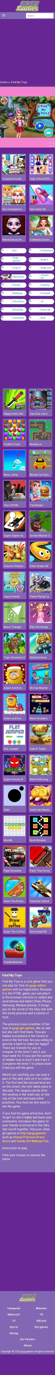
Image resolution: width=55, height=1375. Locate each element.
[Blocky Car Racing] (40, 469)
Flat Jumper (11, 748)
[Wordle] (14, 835)
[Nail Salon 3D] (41, 203)
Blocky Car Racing (41, 474)
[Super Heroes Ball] (14, 774)
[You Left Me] (14, 500)
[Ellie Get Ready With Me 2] (40, 622)
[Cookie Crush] (14, 439)
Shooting (18, 309)
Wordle (8, 840)
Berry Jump (11, 474)
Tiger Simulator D (14, 657)
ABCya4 (41, 1320)
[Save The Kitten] (14, 896)
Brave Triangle (12, 627)
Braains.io (36, 444)
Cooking (44, 285)
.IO (41, 301)
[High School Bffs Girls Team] (41, 173)
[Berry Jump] (14, 469)
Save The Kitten (14, 901)
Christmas (18, 317)
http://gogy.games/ (33, 1133)
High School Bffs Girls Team (41, 178)
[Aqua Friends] (14, 591)
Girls (43, 317)
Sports (13, 1327)
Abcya (27, 1345)
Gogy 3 (16, 267)
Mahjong (17, 293)
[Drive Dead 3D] (40, 926)
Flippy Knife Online (15, 413)
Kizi (14, 250)
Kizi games (41, 1327)
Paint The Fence (40, 870)
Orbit (7, 809)
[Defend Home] (40, 652)
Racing (14, 1333)
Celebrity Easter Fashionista (41, 239)
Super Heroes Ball (15, 779)
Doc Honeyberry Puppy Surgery (13, 209)
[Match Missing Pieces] (40, 774)
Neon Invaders (39, 718)
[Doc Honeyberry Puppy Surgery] (13, 203)
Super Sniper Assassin (18, 535)
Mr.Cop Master (39, 687)
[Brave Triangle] (14, 622)
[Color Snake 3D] (40, 561)
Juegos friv (44, 276)
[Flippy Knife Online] (14, 408)
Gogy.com (45, 267)
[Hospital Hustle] (13, 173)
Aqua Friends (12, 596)
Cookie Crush (12, 444)
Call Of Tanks (38, 748)
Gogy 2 (44, 259)
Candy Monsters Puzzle (18, 962)
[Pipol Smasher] (14, 865)
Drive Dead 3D (38, 931)
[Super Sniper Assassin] (14, 530)
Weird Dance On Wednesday (13, 239)
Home (3, 82)
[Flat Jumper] (14, 743)
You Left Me (11, 505)
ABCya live (18, 276)
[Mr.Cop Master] (40, 683)
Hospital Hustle (12, 178)
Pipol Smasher (13, 870)
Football (45, 293)
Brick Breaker (38, 840)
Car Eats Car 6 (38, 413)
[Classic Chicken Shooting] (14, 561)
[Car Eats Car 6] (40, 408)
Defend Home (38, 657)
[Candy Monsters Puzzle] (14, 957)
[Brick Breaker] (40, 835)
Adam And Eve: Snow (17, 687)
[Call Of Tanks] (40, 743)
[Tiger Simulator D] (14, 652)
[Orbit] (14, 804)
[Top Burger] (40, 500)
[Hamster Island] (40, 896)
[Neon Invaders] (40, 713)
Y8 (41, 1314)
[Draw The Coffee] (14, 926)
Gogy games (16, 259)
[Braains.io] (40, 439)
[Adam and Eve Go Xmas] (14, 713)
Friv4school (46, 250)
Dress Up (45, 309)
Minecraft (14, 1314)
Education (18, 301)
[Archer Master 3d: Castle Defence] (40, 530)
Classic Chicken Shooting (19, 566)
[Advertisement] (27, 49)
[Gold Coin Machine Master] (40, 804)
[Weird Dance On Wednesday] (13, 234)
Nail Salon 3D (38, 209)
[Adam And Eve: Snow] (14, 683)
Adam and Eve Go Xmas (18, 718)
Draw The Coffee (14, 931)
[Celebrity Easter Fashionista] (41, 234)
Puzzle (16, 285)
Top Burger (36, 505)
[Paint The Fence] (40, 865)
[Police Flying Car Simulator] (40, 591)
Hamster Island (39, 901)
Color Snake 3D (39, 566)
